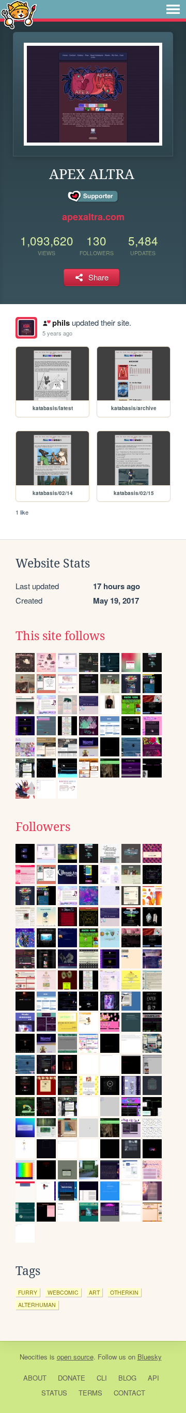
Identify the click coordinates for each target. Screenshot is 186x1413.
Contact (129, 1393)
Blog (127, 1378)
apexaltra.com (93, 216)
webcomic (63, 1292)
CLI (102, 1378)
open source (75, 1357)
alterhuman (37, 1305)
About (35, 1378)
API (153, 1378)
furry (27, 1292)
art (94, 1292)
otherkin (124, 1292)
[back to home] (19, 14)
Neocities (34, 1357)
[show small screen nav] (173, 9)
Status (54, 1393)
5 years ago (57, 333)
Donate (71, 1378)
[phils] (26, 328)
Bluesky (149, 1357)
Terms (90, 1393)
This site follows (60, 636)
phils (60, 322)
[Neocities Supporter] (93, 196)
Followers (43, 827)
